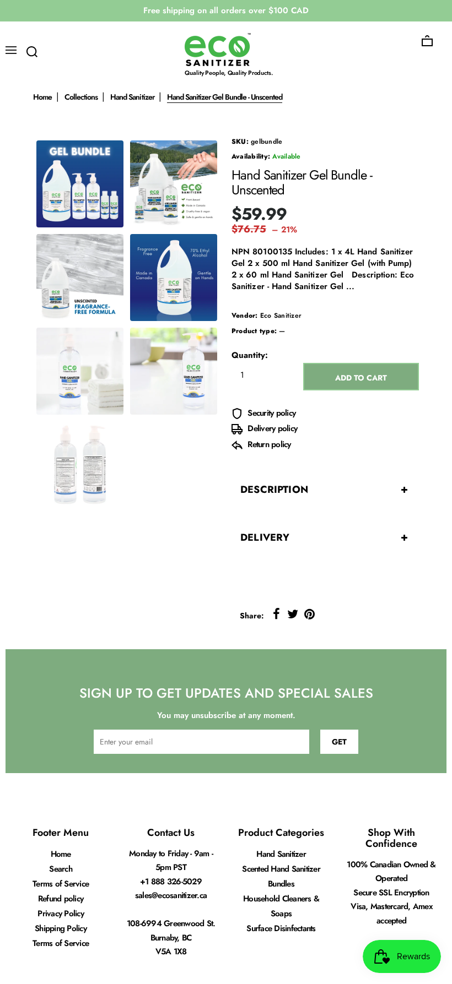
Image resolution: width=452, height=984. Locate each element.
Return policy (268, 444)
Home (42, 96)
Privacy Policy (60, 913)
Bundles (281, 884)
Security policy (270, 413)
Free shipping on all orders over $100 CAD (226, 10)
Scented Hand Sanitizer (281, 869)
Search (60, 869)
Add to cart (361, 377)
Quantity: (250, 355)
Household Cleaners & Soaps (281, 906)
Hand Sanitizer (132, 96)
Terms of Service (61, 884)
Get (339, 741)
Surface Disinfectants (280, 928)
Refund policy (60, 899)
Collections (81, 96)
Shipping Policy (61, 928)
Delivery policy (271, 428)
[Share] (276, 614)
